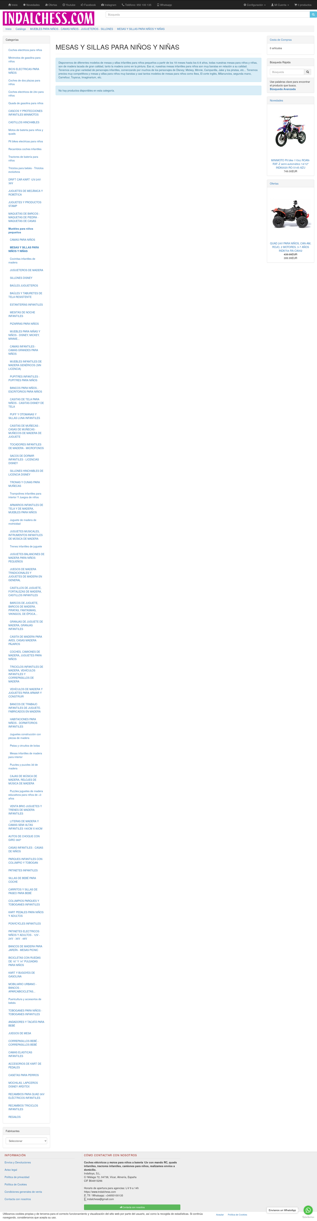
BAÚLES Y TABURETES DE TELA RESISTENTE (25, 295)
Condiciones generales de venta (23, 1191)
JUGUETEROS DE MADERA (25, 270)
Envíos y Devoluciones (18, 1162)
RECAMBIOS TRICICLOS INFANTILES (23, 1107)
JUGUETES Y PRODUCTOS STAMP (24, 204)
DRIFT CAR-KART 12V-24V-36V (24, 181)
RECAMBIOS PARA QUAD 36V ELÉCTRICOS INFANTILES (26, 1096)
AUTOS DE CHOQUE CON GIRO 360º (24, 838)
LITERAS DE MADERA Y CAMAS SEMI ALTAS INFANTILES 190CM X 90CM (25, 824)
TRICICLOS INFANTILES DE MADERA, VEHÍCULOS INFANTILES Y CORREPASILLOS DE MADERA (25, 674)
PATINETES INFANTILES (23, 870)
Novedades (276, 100)
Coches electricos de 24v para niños (26, 93)
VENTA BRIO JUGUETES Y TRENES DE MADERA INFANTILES (25, 809)
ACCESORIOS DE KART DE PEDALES (24, 1065)
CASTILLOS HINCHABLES (23, 122)
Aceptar (220, 1214)
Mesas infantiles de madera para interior (25, 755)
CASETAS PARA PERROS (23, 1075)
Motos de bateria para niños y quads (25, 131)
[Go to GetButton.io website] (308, 1217)
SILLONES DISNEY (20, 278)
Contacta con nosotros (18, 1199)
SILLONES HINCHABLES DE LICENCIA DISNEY (25, 472)
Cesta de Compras (281, 39)
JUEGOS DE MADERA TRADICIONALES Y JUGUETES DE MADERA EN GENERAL (25, 574)
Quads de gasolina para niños (25, 103)
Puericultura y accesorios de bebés (24, 1001)
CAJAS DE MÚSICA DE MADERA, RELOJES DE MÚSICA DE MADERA (22, 779)
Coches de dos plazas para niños (24, 82)
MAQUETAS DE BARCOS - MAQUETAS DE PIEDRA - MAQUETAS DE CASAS (24, 217)
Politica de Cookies (237, 1214)
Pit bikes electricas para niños (25, 141)
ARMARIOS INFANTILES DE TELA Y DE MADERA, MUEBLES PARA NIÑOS (25, 508)
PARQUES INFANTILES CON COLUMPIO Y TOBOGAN (25, 860)
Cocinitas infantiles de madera (21, 260)
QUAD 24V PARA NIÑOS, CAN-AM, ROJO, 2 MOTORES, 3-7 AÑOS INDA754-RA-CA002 (290, 246)
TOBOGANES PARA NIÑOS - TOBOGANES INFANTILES (25, 1012)
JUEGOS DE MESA (19, 1033)
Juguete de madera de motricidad (22, 521)
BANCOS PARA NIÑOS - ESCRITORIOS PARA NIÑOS (25, 389)
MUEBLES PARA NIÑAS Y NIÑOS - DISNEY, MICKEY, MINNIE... (24, 334)
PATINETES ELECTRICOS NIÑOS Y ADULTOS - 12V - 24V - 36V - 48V (24, 934)
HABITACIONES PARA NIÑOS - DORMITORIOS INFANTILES (22, 722)
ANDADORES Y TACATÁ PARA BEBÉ (26, 1023)
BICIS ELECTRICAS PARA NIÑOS (23, 70)
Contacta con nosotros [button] (133, 1207)
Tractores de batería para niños (23, 158)
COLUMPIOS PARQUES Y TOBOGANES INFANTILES (24, 902)
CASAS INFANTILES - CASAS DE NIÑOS (25, 849)
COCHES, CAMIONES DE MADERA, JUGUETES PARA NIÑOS (25, 655)
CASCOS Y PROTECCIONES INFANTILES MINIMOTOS (25, 112)
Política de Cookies (16, 1184)
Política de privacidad (17, 1177)
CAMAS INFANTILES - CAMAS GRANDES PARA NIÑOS (23, 350)
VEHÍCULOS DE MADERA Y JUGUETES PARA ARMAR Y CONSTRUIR (25, 692)
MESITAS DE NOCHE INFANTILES (21, 314)
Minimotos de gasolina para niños (24, 59)
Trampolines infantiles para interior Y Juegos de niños (24, 495)
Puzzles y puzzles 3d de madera (23, 766)
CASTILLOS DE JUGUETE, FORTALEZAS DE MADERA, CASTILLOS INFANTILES (25, 591)
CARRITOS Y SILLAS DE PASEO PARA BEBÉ (22, 891)
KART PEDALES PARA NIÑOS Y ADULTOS (25, 914)
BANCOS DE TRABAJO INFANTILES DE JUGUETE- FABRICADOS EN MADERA (24, 707)
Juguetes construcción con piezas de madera (24, 736)
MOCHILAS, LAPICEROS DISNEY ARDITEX (23, 1084)
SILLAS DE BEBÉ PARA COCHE (22, 879)
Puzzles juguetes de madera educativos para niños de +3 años (25, 794)
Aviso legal (11, 1169)
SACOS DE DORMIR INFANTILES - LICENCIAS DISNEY (23, 459)
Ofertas (274, 183)
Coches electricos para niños (25, 50)
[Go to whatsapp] (308, 1210)
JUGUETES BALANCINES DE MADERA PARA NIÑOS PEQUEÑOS (26, 557)
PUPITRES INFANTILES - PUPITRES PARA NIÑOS (24, 378)
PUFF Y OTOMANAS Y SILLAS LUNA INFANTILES (24, 416)
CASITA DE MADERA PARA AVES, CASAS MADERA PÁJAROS (25, 640)
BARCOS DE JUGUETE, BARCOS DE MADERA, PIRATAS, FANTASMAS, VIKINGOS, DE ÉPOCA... (23, 608)
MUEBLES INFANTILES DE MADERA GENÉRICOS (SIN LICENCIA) (25, 365)
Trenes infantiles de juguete (25, 546)
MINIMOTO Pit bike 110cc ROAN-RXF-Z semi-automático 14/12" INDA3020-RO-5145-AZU (290, 163)
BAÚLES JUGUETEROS (23, 285)
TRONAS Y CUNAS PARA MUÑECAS (24, 484)
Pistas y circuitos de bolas (24, 745)
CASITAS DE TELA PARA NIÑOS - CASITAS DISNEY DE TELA (26, 402)
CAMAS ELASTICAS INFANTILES (20, 1054)
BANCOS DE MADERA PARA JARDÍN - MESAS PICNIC (25, 948)
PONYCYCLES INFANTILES (24, 923)
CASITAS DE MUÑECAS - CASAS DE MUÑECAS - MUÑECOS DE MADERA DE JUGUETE (24, 431)
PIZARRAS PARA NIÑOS (23, 323)
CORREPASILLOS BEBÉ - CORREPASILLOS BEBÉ (23, 1042)
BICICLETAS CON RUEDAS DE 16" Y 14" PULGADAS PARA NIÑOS (24, 961)
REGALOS (14, 1117)
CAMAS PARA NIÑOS (21, 239)
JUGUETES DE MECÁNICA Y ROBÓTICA (25, 192)
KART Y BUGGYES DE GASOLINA (21, 974)
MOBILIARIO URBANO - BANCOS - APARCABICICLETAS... (22, 987)
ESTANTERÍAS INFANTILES (25, 304)
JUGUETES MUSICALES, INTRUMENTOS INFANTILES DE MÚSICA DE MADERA (25, 534)
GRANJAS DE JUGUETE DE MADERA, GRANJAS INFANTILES (25, 625)
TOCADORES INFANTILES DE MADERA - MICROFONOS (26, 446)
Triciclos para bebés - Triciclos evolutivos (25, 170)
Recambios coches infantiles (24, 149)
